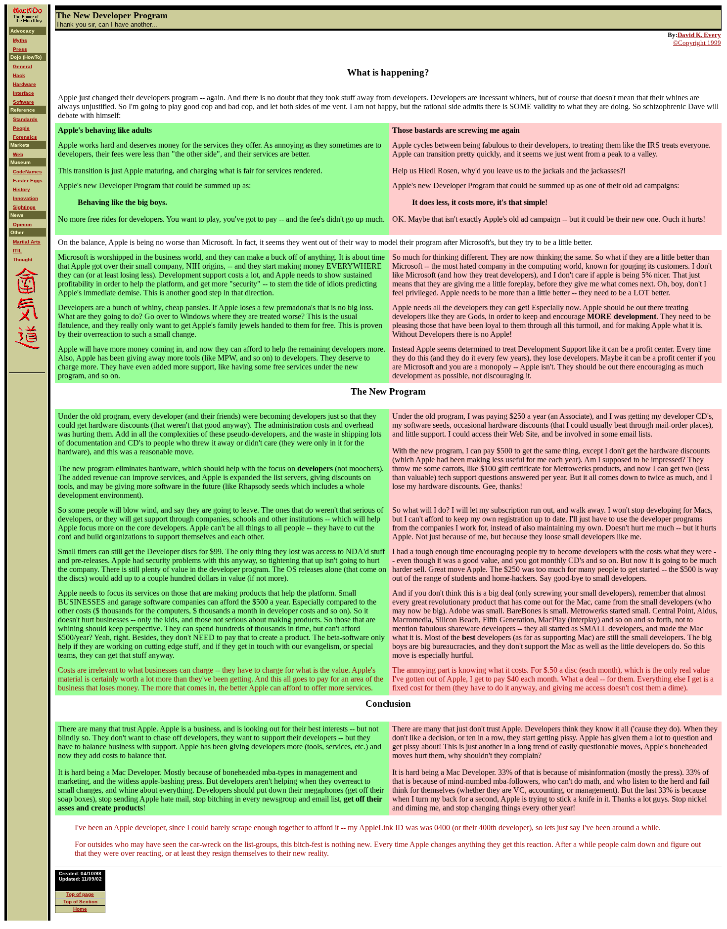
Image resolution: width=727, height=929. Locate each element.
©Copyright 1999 (697, 42)
